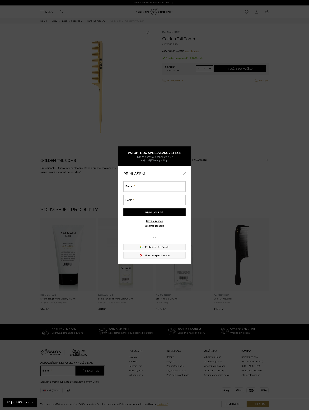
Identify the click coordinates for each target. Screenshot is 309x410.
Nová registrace (154, 220)
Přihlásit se (154, 212)
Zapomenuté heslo (154, 225)
